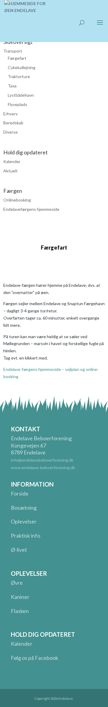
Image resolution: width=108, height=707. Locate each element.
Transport (12, 50)
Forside (19, 493)
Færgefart (17, 58)
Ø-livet (19, 549)
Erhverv (10, 113)
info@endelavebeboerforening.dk (42, 460)
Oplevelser (24, 521)
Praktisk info (25, 535)
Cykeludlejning (21, 67)
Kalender (11, 161)
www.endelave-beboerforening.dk (43, 467)
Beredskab (13, 122)
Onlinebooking (17, 199)
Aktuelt (10, 170)
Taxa (12, 85)
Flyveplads (17, 104)
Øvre (17, 582)
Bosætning (24, 507)
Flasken (20, 611)
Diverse (10, 132)
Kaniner (20, 596)
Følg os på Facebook (34, 657)
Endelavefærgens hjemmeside (31, 209)
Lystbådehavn (21, 95)
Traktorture (19, 76)
